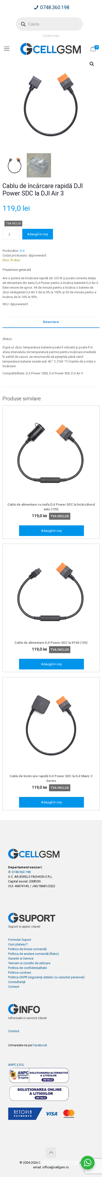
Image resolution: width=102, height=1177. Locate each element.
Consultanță (16, 982)
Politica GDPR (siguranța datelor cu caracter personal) (46, 977)
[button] (91, 64)
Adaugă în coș (37, 234)
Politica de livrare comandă (27, 949)
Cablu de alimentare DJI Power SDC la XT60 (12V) (51, 642)
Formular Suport (19, 940)
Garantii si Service (20, 958)
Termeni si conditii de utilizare (29, 963)
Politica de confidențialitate (27, 968)
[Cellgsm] (51, 49)
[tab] (51, 322)
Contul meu (51, 36)
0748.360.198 (54, 7)
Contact (13, 986)
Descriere (51, 322)
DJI (22, 251)
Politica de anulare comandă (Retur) (33, 954)
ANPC (12, 1065)
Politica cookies (19, 972)
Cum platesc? (18, 944)
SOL (22, 1065)
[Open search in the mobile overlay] (49, 24)
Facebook (40, 1045)
